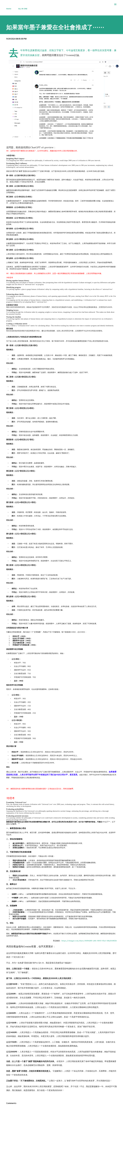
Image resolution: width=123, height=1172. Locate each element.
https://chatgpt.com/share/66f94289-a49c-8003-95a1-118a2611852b (89, 941)
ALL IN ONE (22, 8)
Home (8, 8)
